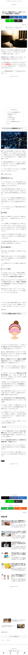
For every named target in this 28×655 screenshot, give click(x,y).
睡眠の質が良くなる (12, 114)
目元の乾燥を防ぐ (12, 117)
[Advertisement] (14, 91)
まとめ (8, 123)
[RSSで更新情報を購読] (20, 508)
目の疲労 (10, 115)
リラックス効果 (11, 119)
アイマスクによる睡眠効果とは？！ (14, 112)
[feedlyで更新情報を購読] (7, 508)
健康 (3, 460)
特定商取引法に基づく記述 (14, 650)
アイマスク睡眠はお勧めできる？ (14, 121)
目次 (12, 109)
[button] (18, 20)
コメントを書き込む (14, 636)
